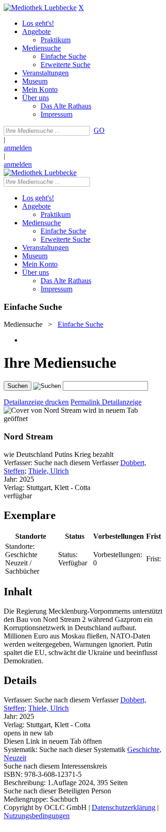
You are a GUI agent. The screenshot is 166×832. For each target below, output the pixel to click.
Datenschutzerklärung (123, 807)
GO (99, 130)
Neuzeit (15, 758)
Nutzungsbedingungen (37, 816)
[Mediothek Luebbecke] (40, 7)
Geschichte (143, 749)
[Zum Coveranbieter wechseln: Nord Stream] (42, 410)
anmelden (18, 148)
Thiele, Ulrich (48, 471)
